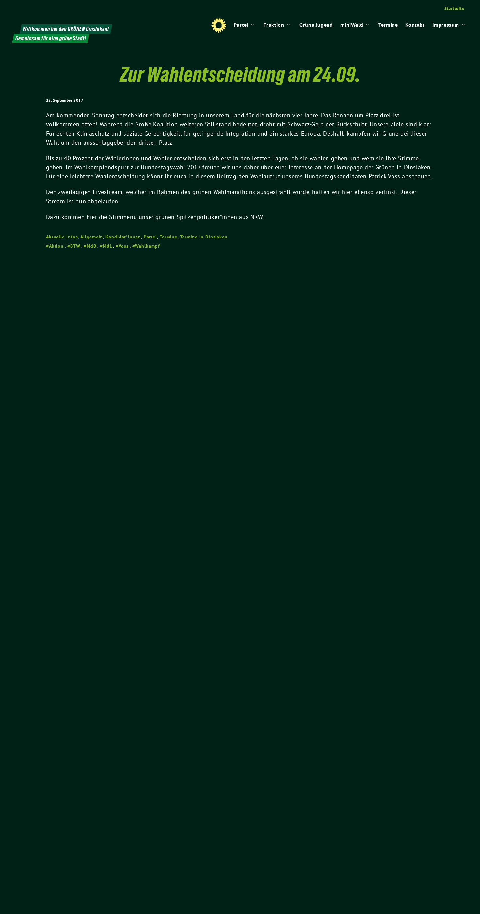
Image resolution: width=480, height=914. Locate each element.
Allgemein (91, 237)
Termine (168, 237)
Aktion (56, 246)
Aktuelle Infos (62, 237)
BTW (75, 246)
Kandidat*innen (123, 237)
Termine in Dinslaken (204, 237)
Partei (150, 237)
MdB (91, 246)
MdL (107, 246)
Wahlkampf (147, 246)
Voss (124, 246)
